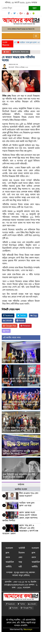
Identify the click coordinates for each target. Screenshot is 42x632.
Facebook (8, 315)
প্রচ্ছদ (7, 52)
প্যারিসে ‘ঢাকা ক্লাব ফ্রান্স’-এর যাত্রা (28, 42)
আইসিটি (22, 548)
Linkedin (8, 320)
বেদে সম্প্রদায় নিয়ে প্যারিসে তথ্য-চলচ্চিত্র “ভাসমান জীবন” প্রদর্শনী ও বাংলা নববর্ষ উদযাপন (21, 405)
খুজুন (34, 8)
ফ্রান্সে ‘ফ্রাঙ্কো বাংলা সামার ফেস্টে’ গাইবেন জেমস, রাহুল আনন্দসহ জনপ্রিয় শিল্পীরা (20, 381)
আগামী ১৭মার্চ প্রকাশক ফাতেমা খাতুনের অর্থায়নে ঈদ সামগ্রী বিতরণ (20, 452)
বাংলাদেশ (9, 548)
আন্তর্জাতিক (10, 562)
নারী (20, 566)
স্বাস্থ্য (20, 562)
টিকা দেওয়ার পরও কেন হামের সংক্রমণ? (28, 494)
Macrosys (27, 629)
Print (7, 331)
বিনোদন (17, 52)
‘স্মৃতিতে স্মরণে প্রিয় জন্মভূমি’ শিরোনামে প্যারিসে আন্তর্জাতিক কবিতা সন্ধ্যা (20, 429)
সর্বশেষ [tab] (21, 484)
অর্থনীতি (9, 566)
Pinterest (26, 326)
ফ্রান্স (7, 553)
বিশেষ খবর (24, 52)
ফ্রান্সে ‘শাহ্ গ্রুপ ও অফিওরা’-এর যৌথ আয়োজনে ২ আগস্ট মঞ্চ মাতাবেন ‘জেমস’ (20, 529)
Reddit (21, 320)
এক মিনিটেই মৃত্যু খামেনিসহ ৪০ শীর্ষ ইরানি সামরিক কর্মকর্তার (19, 476)
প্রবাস (8, 557)
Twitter (22, 315)
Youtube (14, 608)
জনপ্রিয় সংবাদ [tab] (21, 489)
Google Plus (11, 326)
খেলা (20, 557)
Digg (34, 315)
